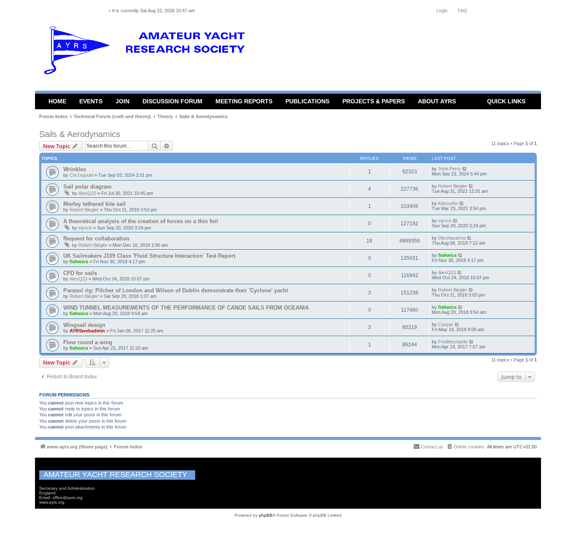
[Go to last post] (465, 168)
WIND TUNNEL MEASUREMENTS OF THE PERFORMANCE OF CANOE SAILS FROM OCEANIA (186, 308)
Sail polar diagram (87, 186)
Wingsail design (84, 325)
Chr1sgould (81, 175)
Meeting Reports (243, 101)
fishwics (79, 261)
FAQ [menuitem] (462, 10)
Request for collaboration (96, 238)
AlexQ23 (87, 193)
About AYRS (437, 101)
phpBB (265, 515)
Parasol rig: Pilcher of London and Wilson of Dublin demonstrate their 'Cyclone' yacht (175, 290)
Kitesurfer (448, 203)
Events (90, 101)
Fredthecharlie (453, 341)
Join (122, 101)
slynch (85, 227)
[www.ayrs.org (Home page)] (147, 52)
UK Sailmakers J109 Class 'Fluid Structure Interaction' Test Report (149, 256)
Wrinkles (74, 169)
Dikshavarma (452, 237)
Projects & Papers (373, 101)
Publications (307, 101)
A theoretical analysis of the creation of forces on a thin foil (140, 221)
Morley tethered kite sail (94, 204)
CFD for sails (80, 273)
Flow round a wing (87, 342)
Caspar (445, 324)
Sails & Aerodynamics (79, 134)
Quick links (506, 101)
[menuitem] (465, 447)
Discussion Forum (172, 101)
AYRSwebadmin (87, 330)
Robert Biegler (452, 186)
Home (57, 101)
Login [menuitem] (441, 10)
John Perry (449, 168)
